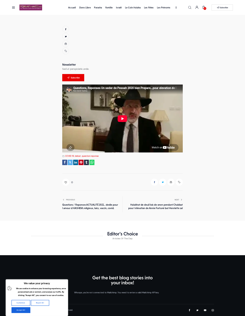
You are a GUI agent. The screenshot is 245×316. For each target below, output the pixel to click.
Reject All (40, 303)
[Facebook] (64, 162)
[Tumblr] (86, 162)
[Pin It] (81, 162)
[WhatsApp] (91, 162)
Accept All (21, 310)
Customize (21, 303)
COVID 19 (69, 156)
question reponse (90, 156)
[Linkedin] (75, 162)
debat (78, 156)
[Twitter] (70, 162)
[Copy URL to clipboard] (65, 50)
